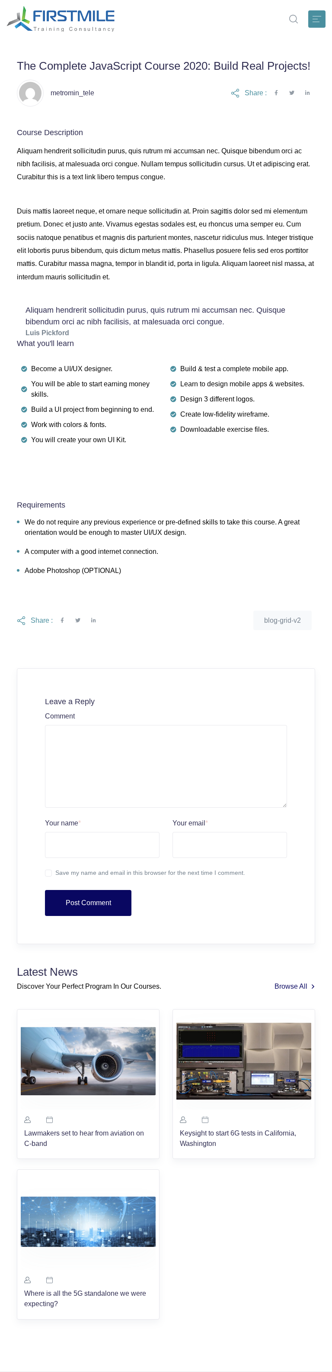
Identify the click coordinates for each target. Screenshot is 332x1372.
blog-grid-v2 (282, 620)
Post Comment (88, 902)
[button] (293, 19)
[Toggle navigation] (317, 19)
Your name (63, 823)
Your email (190, 823)
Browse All (291, 986)
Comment (60, 716)
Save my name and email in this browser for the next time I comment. (150, 872)
